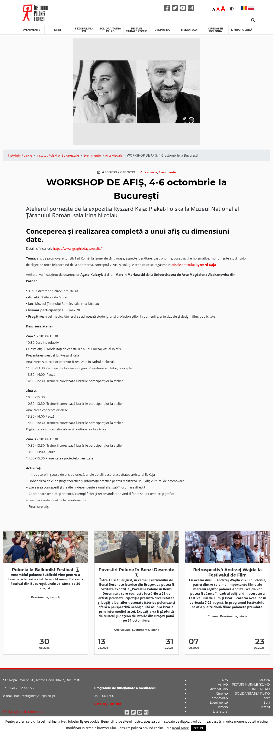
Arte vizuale (148, 172)
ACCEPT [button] (198, 728)
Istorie (155, 629)
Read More (180, 728)
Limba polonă (241, 29)
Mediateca (189, 29)
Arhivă (223, 685)
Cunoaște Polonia (215, 30)
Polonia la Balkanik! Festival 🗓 (45, 569)
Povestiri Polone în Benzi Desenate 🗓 (136, 572)
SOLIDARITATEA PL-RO (110, 30)
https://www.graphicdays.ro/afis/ (77, 248)
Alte (225, 680)
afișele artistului (193, 265)
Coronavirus (218, 698)
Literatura (220, 711)
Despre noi (162, 29)
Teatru (265, 707)
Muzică (55, 597)
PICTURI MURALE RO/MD (136, 30)
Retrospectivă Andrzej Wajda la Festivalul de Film (227, 572)
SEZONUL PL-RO (84, 30)
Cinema (213, 616)
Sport (265, 698)
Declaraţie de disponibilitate (24, 712)
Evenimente (31, 29)
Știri (57, 29)
